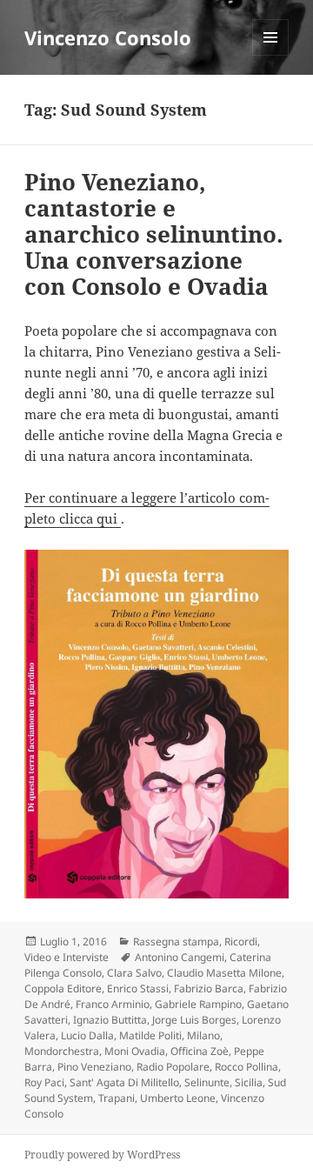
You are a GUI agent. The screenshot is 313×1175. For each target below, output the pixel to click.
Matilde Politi (150, 1035)
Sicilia (249, 1082)
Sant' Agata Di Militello (124, 1082)
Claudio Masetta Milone (224, 972)
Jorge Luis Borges (194, 1019)
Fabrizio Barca (208, 988)
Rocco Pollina (246, 1066)
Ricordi (240, 941)
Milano (203, 1035)
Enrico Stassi (138, 988)
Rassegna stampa (176, 941)
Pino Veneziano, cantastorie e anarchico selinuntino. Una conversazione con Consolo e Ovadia (153, 234)
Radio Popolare (173, 1066)
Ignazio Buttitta (110, 1019)
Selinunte (207, 1082)
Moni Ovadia (134, 1051)
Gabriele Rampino (198, 1004)
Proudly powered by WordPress (102, 1154)
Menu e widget (271, 55)
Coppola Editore (63, 988)
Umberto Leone (178, 1098)
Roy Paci (44, 1082)
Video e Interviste (66, 957)
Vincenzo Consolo (107, 37)
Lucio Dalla (87, 1035)
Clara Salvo (134, 972)
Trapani (116, 1098)
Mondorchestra (61, 1051)
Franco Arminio (113, 1004)
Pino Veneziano (94, 1066)
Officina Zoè (199, 1051)
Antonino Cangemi (179, 957)
